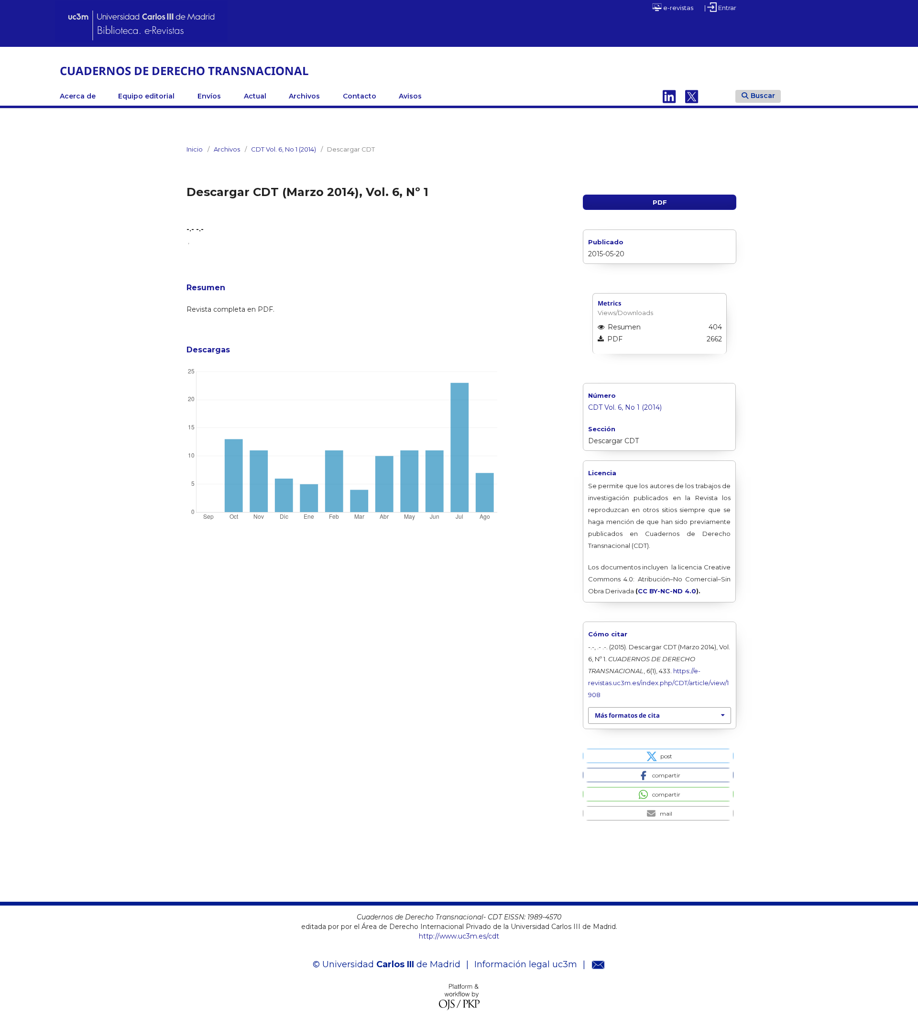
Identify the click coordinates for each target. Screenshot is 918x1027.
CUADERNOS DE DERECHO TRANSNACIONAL (184, 70)
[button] (658, 756)
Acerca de (78, 96)
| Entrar (720, 7)
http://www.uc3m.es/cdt (459, 936)
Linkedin (669, 96)
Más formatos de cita (627, 715)
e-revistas (677, 7)
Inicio (194, 149)
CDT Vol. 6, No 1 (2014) (283, 149)
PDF (660, 202)
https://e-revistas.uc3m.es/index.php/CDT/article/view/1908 (658, 683)
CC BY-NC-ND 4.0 (667, 591)
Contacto (359, 96)
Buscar (763, 95)
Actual (255, 96)
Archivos (304, 96)
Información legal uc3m (525, 964)
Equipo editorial (146, 96)
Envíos (209, 96)
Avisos (410, 96)
